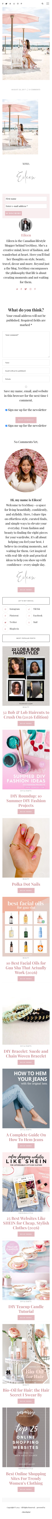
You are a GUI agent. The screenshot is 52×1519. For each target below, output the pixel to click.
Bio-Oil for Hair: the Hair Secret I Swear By (26, 1392)
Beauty (26, 707)
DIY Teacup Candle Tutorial (26, 1309)
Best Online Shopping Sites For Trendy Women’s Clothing (26, 1478)
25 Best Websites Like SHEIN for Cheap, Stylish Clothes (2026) (26, 1223)
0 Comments (34, 89)
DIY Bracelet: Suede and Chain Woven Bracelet (26, 1053)
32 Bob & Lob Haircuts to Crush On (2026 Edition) (26, 715)
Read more (26, 723)
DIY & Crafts (26, 791)
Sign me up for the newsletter (27, 410)
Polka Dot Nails (26, 884)
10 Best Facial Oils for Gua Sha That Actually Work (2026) (26, 967)
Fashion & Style (26, 1213)
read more (26, 590)
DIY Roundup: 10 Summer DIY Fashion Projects (26, 800)
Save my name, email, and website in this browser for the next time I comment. (26, 395)
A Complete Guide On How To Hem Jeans (26, 1137)
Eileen (26, 235)
